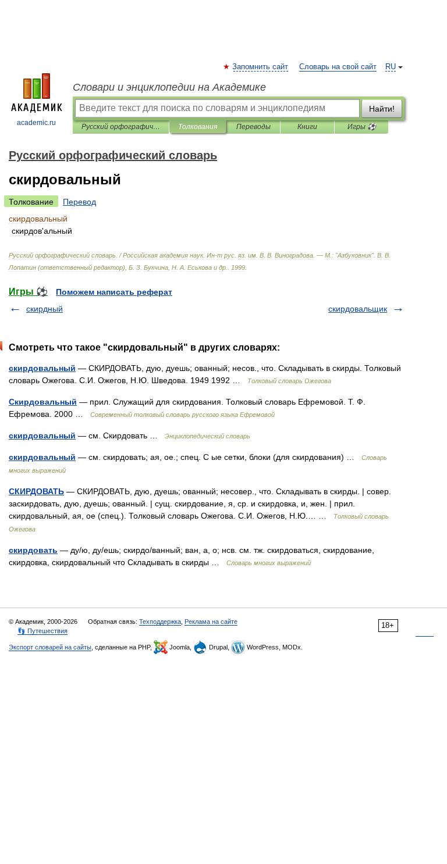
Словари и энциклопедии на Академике (169, 87)
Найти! (382, 108)
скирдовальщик (357, 308)
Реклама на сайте (211, 621)
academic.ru (36, 123)
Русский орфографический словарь (120, 127)
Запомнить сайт (260, 67)
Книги (307, 127)
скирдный (44, 308)
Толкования (197, 127)
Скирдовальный (43, 401)
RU (390, 67)
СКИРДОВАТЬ (36, 491)
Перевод (79, 201)
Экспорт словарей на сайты (50, 647)
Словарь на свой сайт (338, 67)
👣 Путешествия (42, 630)
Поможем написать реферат (114, 292)
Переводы (253, 127)
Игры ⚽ (361, 127)
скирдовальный (42, 368)
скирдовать (33, 550)
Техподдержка (160, 621)
